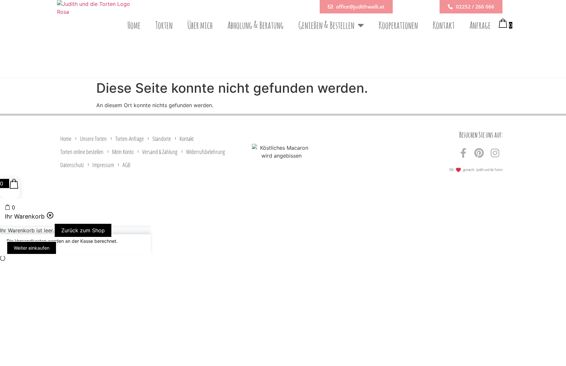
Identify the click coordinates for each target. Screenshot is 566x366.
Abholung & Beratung (255, 25)
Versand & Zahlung (160, 151)
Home (134, 25)
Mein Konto (123, 151)
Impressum (103, 165)
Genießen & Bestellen (326, 25)
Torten (164, 25)
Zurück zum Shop (83, 230)
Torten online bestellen (82, 151)
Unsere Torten (93, 138)
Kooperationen (398, 25)
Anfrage (480, 25)
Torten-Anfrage (129, 138)
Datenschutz (72, 165)
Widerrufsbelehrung (205, 151)
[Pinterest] (479, 153)
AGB (126, 165)
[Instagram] (495, 153)
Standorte (161, 138)
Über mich (200, 25)
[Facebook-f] (463, 153)
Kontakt (444, 25)
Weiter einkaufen (31, 248)
